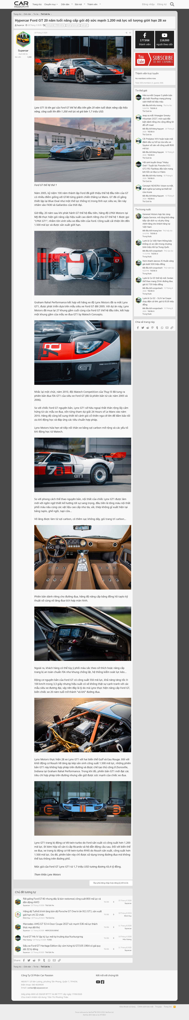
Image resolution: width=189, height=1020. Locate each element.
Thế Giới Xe (49, 905)
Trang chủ (37, 4)
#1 (130, 33)
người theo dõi (164, 42)
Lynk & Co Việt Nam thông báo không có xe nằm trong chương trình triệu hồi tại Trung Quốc (157, 244)
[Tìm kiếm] (172, 4)
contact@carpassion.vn (37, 988)
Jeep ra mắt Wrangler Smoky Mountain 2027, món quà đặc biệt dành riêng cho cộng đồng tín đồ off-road (158, 120)
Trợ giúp (158, 1006)
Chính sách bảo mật (145, 1006)
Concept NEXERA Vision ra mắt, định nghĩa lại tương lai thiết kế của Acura (158, 189)
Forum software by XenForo (94, 1012)
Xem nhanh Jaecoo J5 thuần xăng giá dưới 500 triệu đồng (158, 262)
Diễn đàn (65, 4)
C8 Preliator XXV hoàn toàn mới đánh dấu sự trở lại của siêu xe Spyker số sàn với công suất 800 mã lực (158, 143)
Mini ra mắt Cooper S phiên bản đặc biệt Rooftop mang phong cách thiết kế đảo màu (157, 98)
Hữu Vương (27, 940)
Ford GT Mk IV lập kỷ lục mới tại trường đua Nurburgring (53, 936)
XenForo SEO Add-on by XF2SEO (94, 1015)
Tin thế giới (141, 90)
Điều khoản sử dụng (127, 1006)
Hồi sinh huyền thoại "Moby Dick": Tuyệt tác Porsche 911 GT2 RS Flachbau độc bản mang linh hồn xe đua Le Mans (158, 167)
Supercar (20, 25)
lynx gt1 (84, 25)
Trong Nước (147, 236)
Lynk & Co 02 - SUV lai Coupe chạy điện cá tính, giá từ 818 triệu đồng (158, 301)
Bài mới (78, 4)
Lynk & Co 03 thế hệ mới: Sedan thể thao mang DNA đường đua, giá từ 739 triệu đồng (158, 281)
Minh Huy (26, 918)
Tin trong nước (143, 209)
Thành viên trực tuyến (147, 73)
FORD (49, 940)
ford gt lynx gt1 (73, 25)
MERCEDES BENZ (52, 930)
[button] (51, 4)
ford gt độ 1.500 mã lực (55, 25)
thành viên (145, 42)
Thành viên (92, 4)
